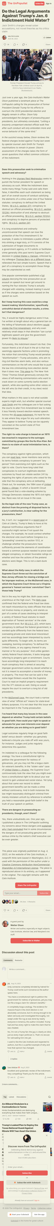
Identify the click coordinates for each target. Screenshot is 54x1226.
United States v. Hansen (25, 256)
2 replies (13, 1059)
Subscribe (39, 3)
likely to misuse (20, 338)
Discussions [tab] (21, 1097)
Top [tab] (5, 1097)
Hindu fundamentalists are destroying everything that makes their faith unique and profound (19, 1111)
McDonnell (13, 697)
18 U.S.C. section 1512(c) (37, 216)
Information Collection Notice (32, 1191)
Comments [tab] (8, 960)
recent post (39, 520)
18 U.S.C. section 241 (19, 223)
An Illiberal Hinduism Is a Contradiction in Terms (15, 1105)
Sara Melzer (13, 1067)
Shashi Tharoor (19, 1116)
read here (15, 457)
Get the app (39, 1214)
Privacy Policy (27, 1193)
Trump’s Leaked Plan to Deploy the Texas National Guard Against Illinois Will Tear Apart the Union (20, 1128)
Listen (48, 37)
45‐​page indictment (23, 415)
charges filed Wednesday (29, 178)
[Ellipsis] (51, 983)
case (43, 600)
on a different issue (40, 259)
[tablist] (13, 960)
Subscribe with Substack (28, 1182)
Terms (33, 1208)
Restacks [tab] (18, 960)
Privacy (26, 1208)
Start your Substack (20, 1214)
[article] (27, 1111)
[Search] (49, 1096)
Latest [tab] (11, 1097)
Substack (14, 1220)
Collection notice (44, 1208)
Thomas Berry (23, 259)
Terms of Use (39, 1188)
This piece (25, 371)
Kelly (38, 600)
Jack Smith (7, 404)
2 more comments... (10, 1084)
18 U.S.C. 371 (31, 624)
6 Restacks (31, 902)
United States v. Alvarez (17, 770)
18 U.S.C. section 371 (20, 206)
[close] (47, 1135)
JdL (9, 983)
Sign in (48, 3)
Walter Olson (13, 36)
